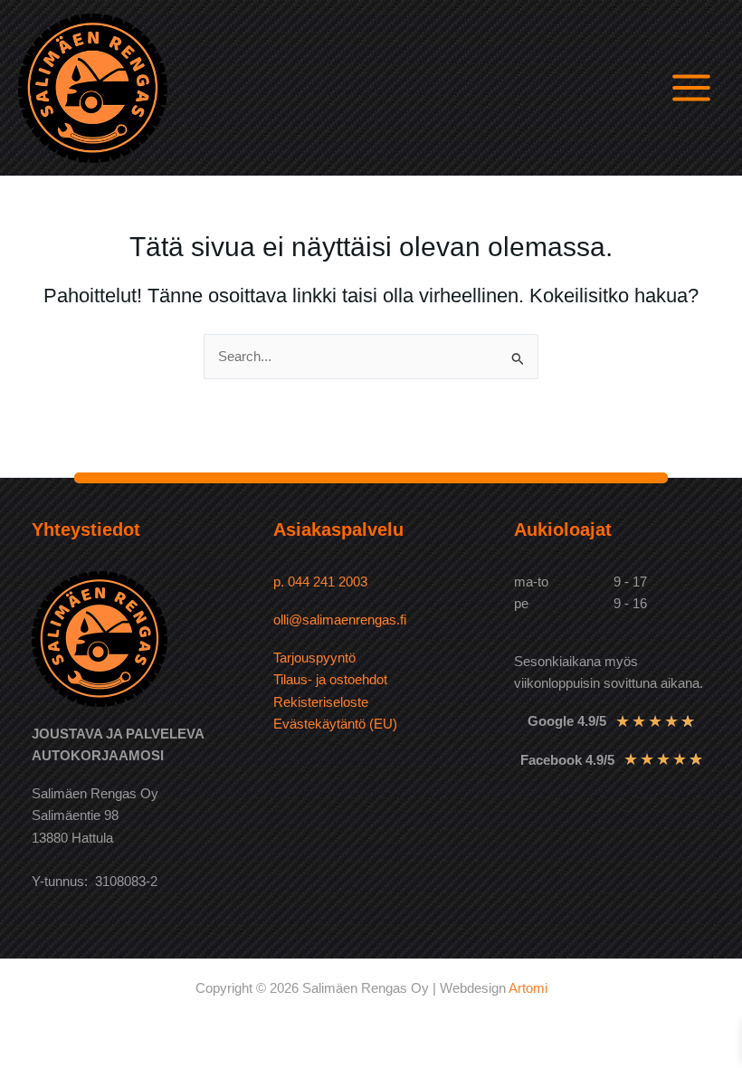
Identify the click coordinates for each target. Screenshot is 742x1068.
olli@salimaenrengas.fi (339, 620)
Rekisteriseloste (320, 702)
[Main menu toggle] (691, 87)
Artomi (528, 988)
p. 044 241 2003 (322, 582)
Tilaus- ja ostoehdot (330, 679)
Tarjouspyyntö (314, 658)
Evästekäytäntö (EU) (335, 724)
